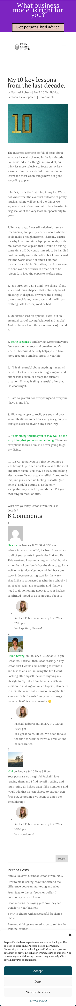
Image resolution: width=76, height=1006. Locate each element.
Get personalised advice (38, 26)
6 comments (46, 97)
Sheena (12, 545)
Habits (54, 92)
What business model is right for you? (38, 10)
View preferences (38, 992)
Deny (38, 981)
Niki (10, 771)
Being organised (21, 341)
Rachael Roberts (21, 92)
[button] (70, 935)
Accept (38, 971)
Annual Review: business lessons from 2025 (35, 876)
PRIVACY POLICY (38, 1000)
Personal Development (22, 97)
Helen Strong (16, 656)
